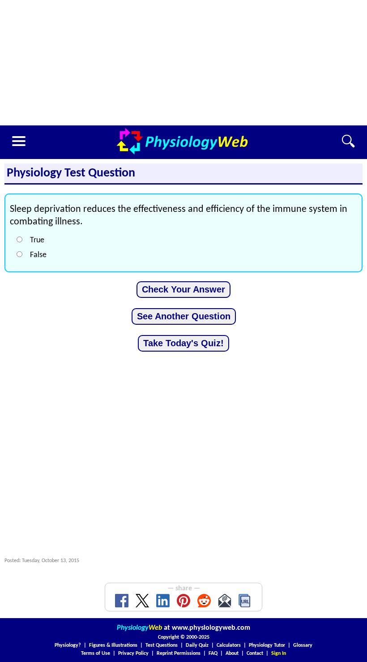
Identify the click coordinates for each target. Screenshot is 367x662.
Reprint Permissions (179, 653)
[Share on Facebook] (121, 600)
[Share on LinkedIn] (163, 600)
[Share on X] (142, 600)
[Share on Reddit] (204, 600)
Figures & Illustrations (113, 645)
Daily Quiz (197, 645)
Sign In (278, 653)
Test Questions (161, 645)
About (232, 653)
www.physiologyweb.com (211, 628)
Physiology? (68, 645)
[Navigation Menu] (19, 141)
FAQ (213, 653)
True (37, 240)
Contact (255, 653)
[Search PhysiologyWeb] (348, 141)
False (38, 255)
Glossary (302, 645)
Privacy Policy (133, 653)
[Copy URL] (245, 600)
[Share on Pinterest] (183, 600)
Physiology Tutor (267, 645)
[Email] (224, 600)
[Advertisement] (183, 62)
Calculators (229, 645)
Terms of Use (95, 653)
